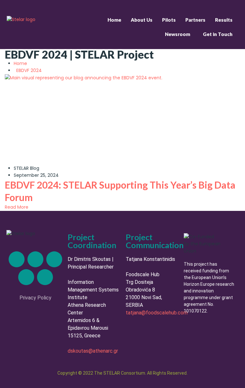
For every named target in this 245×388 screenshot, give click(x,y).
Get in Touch (218, 34)
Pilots (169, 20)
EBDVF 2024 (29, 70)
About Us (141, 20)
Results (224, 20)
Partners (195, 20)
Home (114, 20)
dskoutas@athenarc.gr (93, 351)
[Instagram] (54, 259)
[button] (179, 34)
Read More (16, 207)
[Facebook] (26, 277)
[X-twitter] (35, 259)
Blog (34, 168)
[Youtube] (45, 277)
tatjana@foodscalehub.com (157, 313)
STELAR (21, 168)
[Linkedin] (17, 259)
